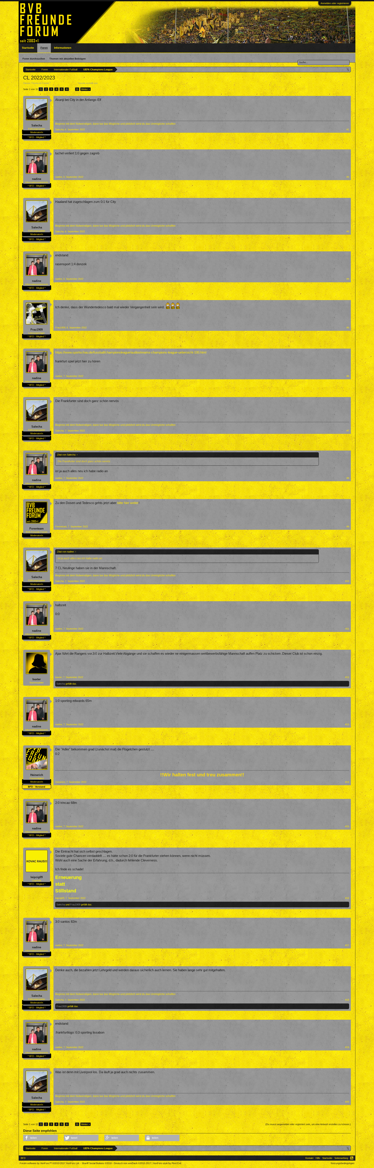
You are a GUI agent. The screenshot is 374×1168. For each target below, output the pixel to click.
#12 (347, 677)
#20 (347, 1101)
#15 (347, 826)
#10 (347, 581)
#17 (347, 945)
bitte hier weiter (128, 503)
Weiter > (85, 89)
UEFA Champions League (64, 83)
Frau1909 (37, 329)
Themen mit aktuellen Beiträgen (67, 58)
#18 (347, 999)
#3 (348, 231)
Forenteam (36, 528)
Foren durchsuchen (34, 58)
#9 (348, 526)
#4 (348, 279)
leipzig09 (37, 877)
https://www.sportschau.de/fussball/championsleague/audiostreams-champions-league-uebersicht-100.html (130, 352)
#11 (347, 628)
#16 (347, 898)
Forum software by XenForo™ (50, 1163)
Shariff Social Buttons (97, 1163)
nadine (36, 179)
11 (77, 89)
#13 (347, 724)
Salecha (102, 83)
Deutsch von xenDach (132, 1163)
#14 (347, 782)
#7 (348, 430)
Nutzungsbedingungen (342, 1163)
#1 (348, 129)
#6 (348, 376)
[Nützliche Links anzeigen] (348, 69)
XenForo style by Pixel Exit (167, 1163)
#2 (348, 177)
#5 (348, 327)
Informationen (62, 47)
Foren (44, 47)
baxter (36, 679)
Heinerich (36, 775)
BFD (23, 1158)
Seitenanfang (341, 1158)
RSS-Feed (351, 1158)
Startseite (28, 47)
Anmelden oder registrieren (335, 3)
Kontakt (309, 1158)
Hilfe (318, 1158)
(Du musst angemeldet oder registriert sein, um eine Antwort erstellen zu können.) (308, 1124)
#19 (347, 1047)
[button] (40, 1138)
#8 (348, 478)
